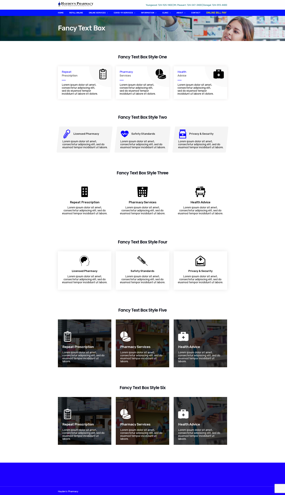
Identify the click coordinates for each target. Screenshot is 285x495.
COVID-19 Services (123, 13)
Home (61, 13)
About (179, 13)
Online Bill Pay (216, 12)
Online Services (97, 13)
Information (147, 13)
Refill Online (76, 13)
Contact (195, 13)
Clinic (165, 13)
